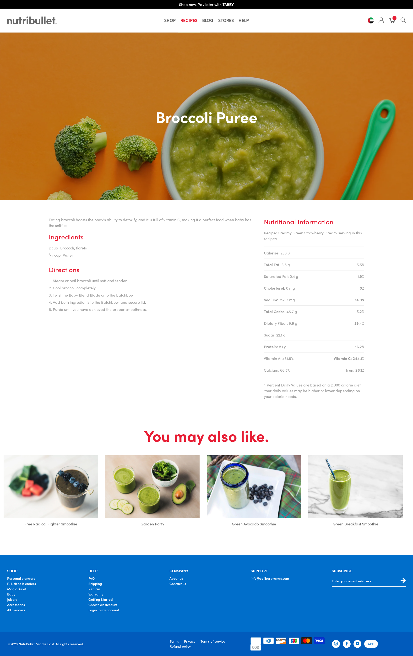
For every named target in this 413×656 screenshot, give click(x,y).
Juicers (12, 599)
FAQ (91, 578)
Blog (207, 20)
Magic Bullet (16, 588)
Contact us (177, 583)
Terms (174, 641)
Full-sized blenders (21, 583)
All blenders (16, 609)
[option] (51, 492)
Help (244, 20)
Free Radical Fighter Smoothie (51, 523)
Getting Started (100, 599)
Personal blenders (21, 578)
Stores (226, 20)
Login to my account (103, 609)
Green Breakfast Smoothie (355, 523)
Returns (94, 588)
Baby (11, 594)
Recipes (188, 20)
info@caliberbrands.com (270, 578)
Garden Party (152, 523)
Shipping (95, 583)
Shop (170, 20)
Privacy (189, 641)
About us (176, 578)
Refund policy (180, 646)
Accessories (16, 604)
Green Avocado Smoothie (254, 523)
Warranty (95, 594)
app (371, 643)
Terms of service (213, 641)
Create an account (102, 604)
